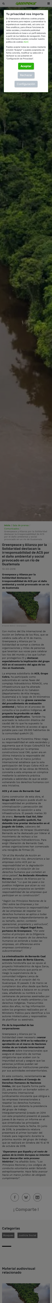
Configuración (26, 84)
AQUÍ (26, 42)
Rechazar (26, 75)
